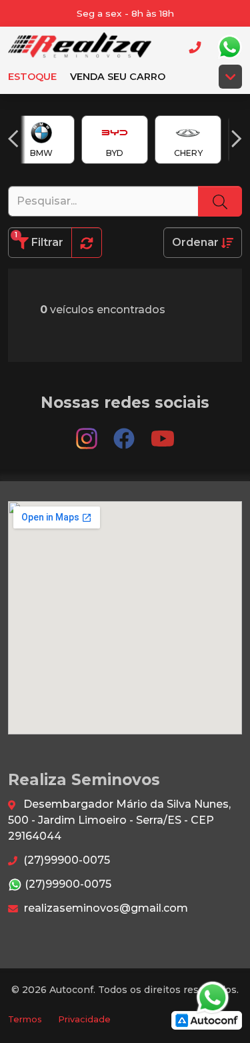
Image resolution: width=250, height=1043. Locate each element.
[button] (13, 138)
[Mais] (230, 77)
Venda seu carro (117, 77)
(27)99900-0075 (65, 860)
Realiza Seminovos (79, 47)
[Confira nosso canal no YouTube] (162, 433)
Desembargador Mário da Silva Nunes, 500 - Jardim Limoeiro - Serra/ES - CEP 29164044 (119, 820)
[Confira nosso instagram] (88, 433)
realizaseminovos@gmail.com (104, 908)
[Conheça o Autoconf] (206, 1019)
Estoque (32, 77)
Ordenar (196, 242)
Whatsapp (229, 47)
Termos (25, 1019)
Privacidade (84, 1019)
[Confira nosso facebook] (125, 433)
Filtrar (39, 240)
